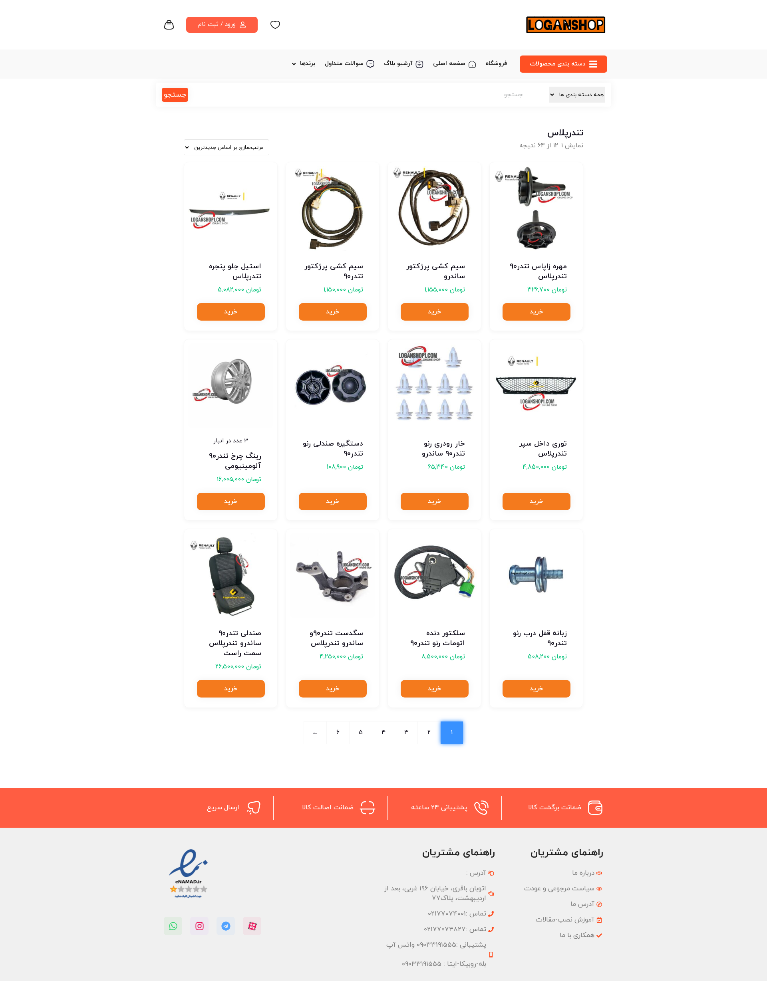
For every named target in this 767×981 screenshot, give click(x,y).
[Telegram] (226, 926)
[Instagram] (199, 926)
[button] (536, 312)
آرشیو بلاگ (398, 63)
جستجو (175, 95)
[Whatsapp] (173, 926)
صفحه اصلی (449, 63)
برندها (307, 63)
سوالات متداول (344, 63)
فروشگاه (496, 63)
